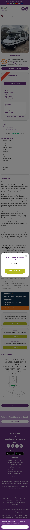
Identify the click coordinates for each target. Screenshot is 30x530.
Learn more (16, 523)
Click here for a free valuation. (15, 271)
